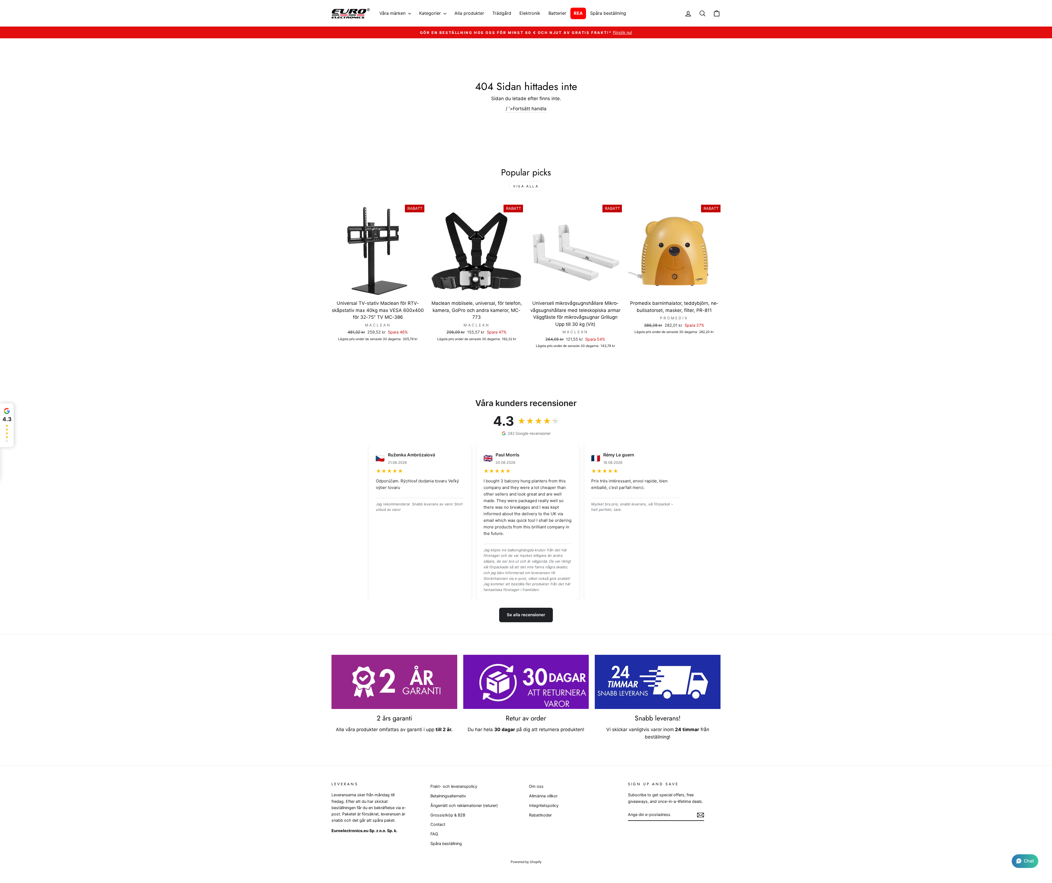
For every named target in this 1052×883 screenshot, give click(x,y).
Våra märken (393, 13)
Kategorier (430, 13)
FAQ (434, 834)
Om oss (536, 786)
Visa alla (526, 186)
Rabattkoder (540, 815)
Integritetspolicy (544, 805)
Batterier (557, 13)
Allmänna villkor (543, 796)
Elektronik (529, 13)
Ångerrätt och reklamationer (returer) (464, 805)
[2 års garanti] (394, 682)
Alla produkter (469, 13)
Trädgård (501, 13)
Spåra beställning (608, 13)
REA (578, 13)
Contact (437, 824)
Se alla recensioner (526, 614)
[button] (1025, 861)
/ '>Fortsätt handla (526, 108)
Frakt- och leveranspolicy (453, 786)
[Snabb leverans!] (658, 682)
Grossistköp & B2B (447, 815)
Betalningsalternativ (448, 796)
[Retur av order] (526, 682)
